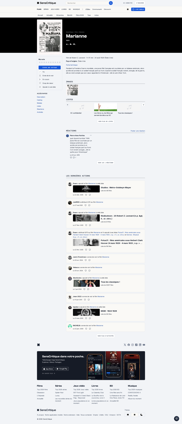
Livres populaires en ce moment (100, 402)
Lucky (57, 396)
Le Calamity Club (98, 393)
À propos (40, 415)
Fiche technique (71, 65)
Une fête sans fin (116, 393)
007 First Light (78, 393)
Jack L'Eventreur (79, 257)
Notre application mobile (54, 415)
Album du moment (134, 399)
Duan (75, 183)
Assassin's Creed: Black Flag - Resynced (81, 397)
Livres (95, 386)
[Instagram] (132, 345)
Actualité (40, 399)
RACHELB (76, 325)
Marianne (81, 32)
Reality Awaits (133, 396)
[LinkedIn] (140, 345)
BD (111, 386)
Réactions (71, 130)
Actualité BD (114, 401)
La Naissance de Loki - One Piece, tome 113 (118, 397)
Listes (69, 99)
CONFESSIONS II (134, 393)
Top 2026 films (42, 389)
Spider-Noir (59, 393)
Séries (58, 386)
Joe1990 (76, 202)
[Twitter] (125, 345)
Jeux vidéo (79, 386)
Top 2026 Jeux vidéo (81, 389)
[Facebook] (129, 345)
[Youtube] (144, 345)
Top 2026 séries (61, 389)
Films (76, 32)
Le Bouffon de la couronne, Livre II (98, 397)
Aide (78, 415)
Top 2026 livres (97, 389)
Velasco (76, 267)
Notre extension (69, 415)
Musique (132, 386)
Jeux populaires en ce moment (81, 402)
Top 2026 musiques (135, 389)
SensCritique (69, 32)
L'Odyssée (40, 396)
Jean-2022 (77, 296)
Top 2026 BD (114, 389)
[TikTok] (136, 345)
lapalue (75, 307)
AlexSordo (77, 278)
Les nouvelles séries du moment (63, 400)
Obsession (40, 393)
